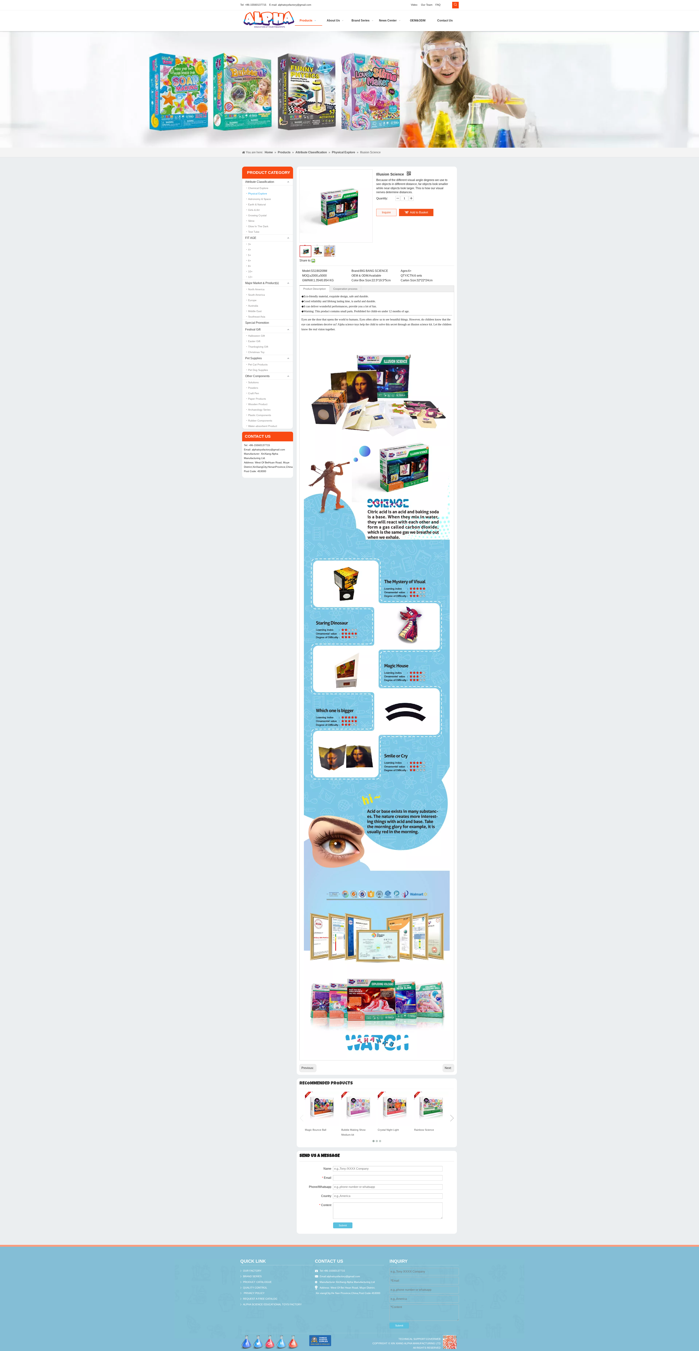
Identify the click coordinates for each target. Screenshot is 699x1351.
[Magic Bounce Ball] (322, 1109)
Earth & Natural (257, 204)
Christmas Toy (256, 352)
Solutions (253, 382)
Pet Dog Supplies (258, 370)
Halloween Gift (256, 335)
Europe (252, 300)
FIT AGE (250, 237)
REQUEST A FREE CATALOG (260, 1298)
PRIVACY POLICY (254, 1293)
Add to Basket (419, 212)
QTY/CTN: (407, 275)
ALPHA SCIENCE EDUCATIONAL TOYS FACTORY (272, 1304)
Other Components (257, 376)
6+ (249, 260)
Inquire (386, 212)
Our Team (427, 4)
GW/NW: (307, 280)
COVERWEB (433, 1339)
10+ (250, 271)
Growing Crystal (257, 215)
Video (414, 4)
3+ (249, 244)
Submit (343, 1225)
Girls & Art (254, 209)
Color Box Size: (362, 280)
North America (256, 289)
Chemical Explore (258, 188)
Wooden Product (257, 404)
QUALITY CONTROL (255, 1287)
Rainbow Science (424, 1129)
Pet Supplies (253, 358)
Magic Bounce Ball (315, 1129)
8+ (249, 266)
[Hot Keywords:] (455, 5)
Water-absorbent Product (262, 426)
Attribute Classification (259, 181)
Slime (251, 220)
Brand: (356, 270)
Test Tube (253, 231)
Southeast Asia (256, 316)
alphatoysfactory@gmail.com (294, 4)
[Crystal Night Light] (395, 1109)
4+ (249, 249)
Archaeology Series (259, 409)
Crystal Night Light (388, 1129)
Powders (253, 387)
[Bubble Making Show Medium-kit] (358, 1109)
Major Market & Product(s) (262, 283)
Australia (253, 305)
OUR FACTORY (252, 1270)
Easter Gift (254, 341)
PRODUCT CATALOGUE (257, 1282)
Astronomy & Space (259, 199)
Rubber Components (260, 420)
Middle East (255, 311)
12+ (250, 276)
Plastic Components (259, 415)
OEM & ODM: (360, 275)
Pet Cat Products (258, 364)
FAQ (438, 4)
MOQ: (306, 275)
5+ (249, 255)
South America (256, 294)
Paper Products (257, 398)
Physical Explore (257, 193)
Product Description (314, 288)
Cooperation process (345, 288)
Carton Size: (409, 280)
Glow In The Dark (258, 226)
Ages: (404, 270)
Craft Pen (253, 393)
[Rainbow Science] (431, 1109)
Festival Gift (252, 329)
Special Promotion (257, 322)
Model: (306, 270)
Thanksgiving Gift (258, 346)
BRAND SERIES (252, 1276)
